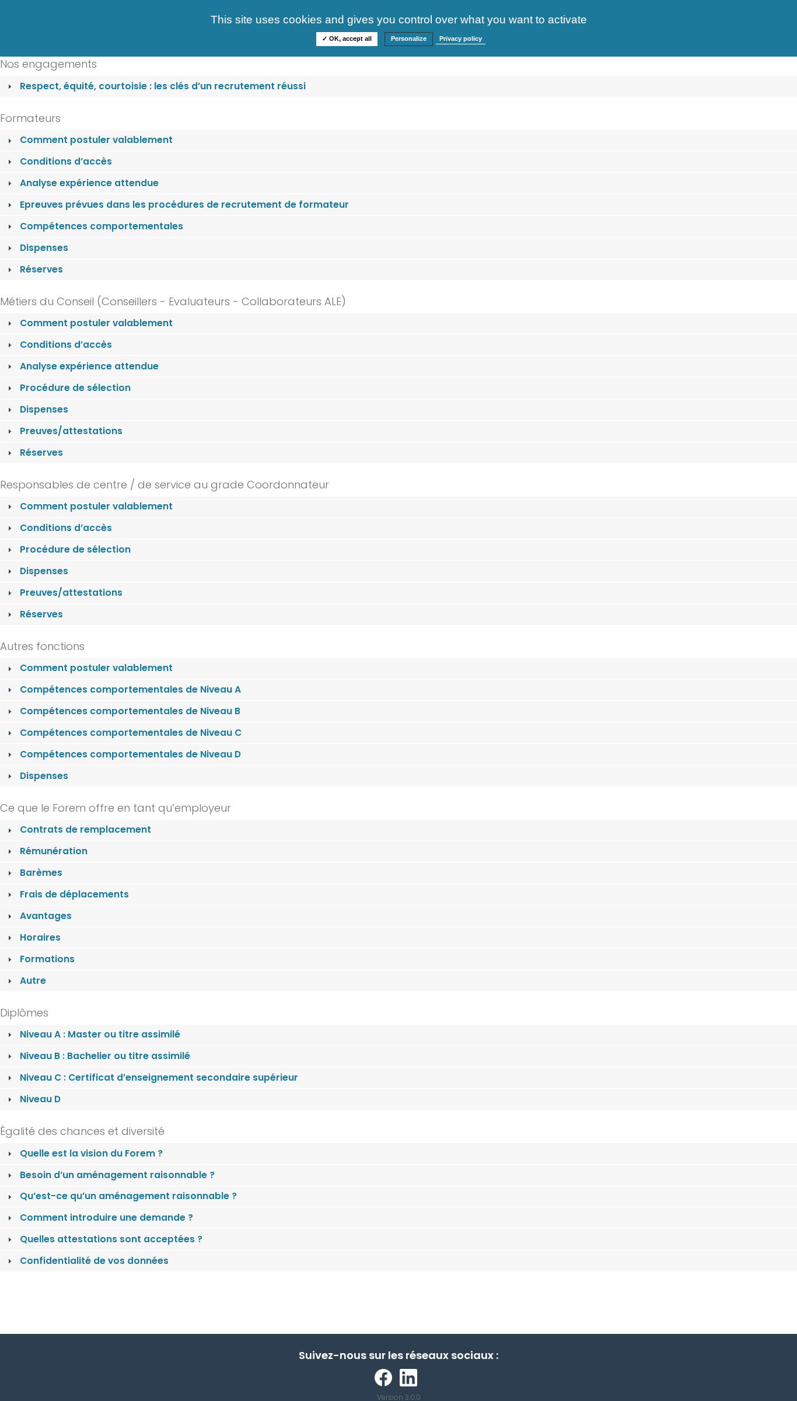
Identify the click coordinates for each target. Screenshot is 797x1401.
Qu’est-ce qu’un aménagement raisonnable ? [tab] (128, 1196)
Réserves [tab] (41, 269)
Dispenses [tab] (44, 248)
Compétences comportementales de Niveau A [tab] (130, 689)
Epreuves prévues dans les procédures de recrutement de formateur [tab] (184, 204)
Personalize (409, 38)
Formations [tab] (47, 959)
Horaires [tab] (40, 937)
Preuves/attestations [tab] (71, 431)
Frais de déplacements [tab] (74, 894)
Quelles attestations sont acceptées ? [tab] (111, 1239)
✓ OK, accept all (347, 38)
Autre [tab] (33, 980)
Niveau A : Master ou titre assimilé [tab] (100, 1034)
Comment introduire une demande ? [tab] (106, 1217)
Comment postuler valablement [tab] (96, 140)
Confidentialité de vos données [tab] (94, 1261)
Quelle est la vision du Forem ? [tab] (91, 1153)
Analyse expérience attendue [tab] (89, 183)
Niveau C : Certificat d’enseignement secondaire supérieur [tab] (159, 1077)
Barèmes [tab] (41, 873)
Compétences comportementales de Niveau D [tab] (130, 754)
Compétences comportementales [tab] (101, 226)
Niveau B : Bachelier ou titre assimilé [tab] (105, 1056)
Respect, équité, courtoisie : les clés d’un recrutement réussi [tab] (163, 86)
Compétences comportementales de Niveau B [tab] (130, 711)
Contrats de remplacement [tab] (85, 829)
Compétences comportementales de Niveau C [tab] (131, 732)
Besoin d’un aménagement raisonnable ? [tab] (117, 1175)
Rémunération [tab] (54, 851)
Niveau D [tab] (40, 1099)
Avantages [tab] (46, 916)
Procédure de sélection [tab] (75, 388)
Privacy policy (460, 38)
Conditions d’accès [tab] (66, 161)
